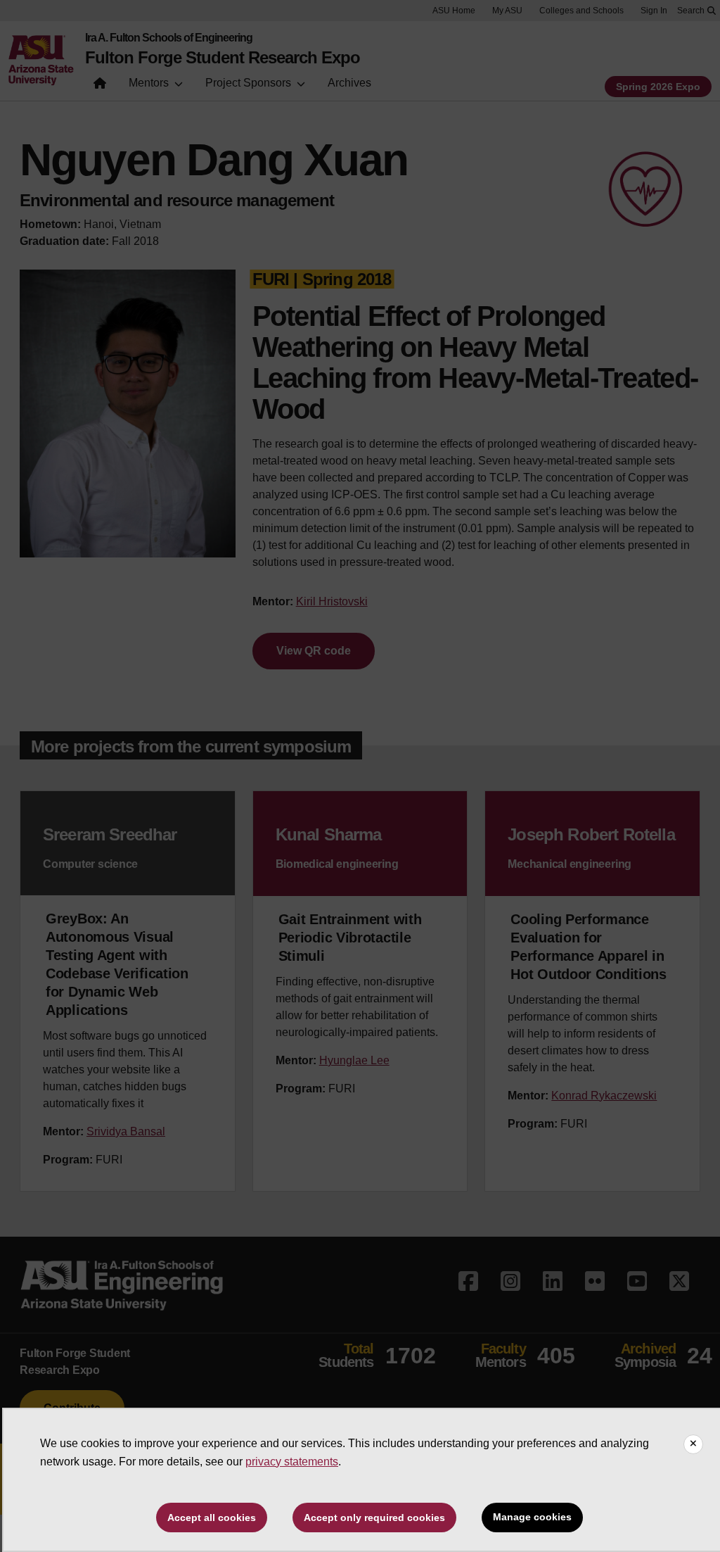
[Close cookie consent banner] (693, 1444)
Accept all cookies (211, 1517)
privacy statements (291, 1462)
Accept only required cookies (374, 1517)
